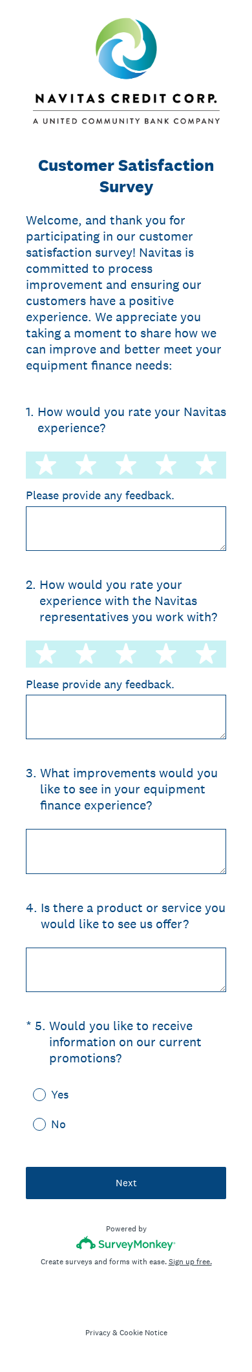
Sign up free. (190, 1262)
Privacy (97, 1332)
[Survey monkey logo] (126, 1243)
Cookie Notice (143, 1332)
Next (126, 1183)
